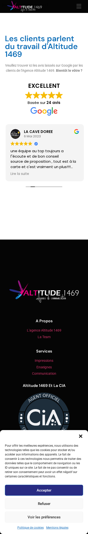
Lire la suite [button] (19, 174)
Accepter (44, 490)
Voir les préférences (44, 517)
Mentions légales (57, 527)
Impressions (44, 361)
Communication (44, 374)
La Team (44, 337)
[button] (80, 436)
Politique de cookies (30, 527)
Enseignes (44, 367)
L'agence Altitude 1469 (44, 330)
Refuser (44, 504)
